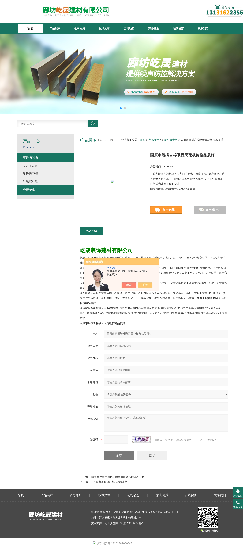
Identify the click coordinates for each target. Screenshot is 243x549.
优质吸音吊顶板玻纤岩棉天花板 (109, 481)
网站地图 (138, 523)
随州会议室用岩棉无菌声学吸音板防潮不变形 (117, 477)
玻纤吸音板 (171, 139)
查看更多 (29, 190)
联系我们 (203, 28)
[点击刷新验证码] (141, 439)
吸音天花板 (30, 166)
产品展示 (55, 28)
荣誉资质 (153, 28)
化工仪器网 (111, 523)
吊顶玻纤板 (30, 181)
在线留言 (178, 28)
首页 (142, 139)
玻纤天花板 (30, 173)
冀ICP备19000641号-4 (165, 512)
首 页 (20, 495)
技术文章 (104, 28)
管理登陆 (125, 523)
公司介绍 (79, 28)
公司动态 (129, 28)
